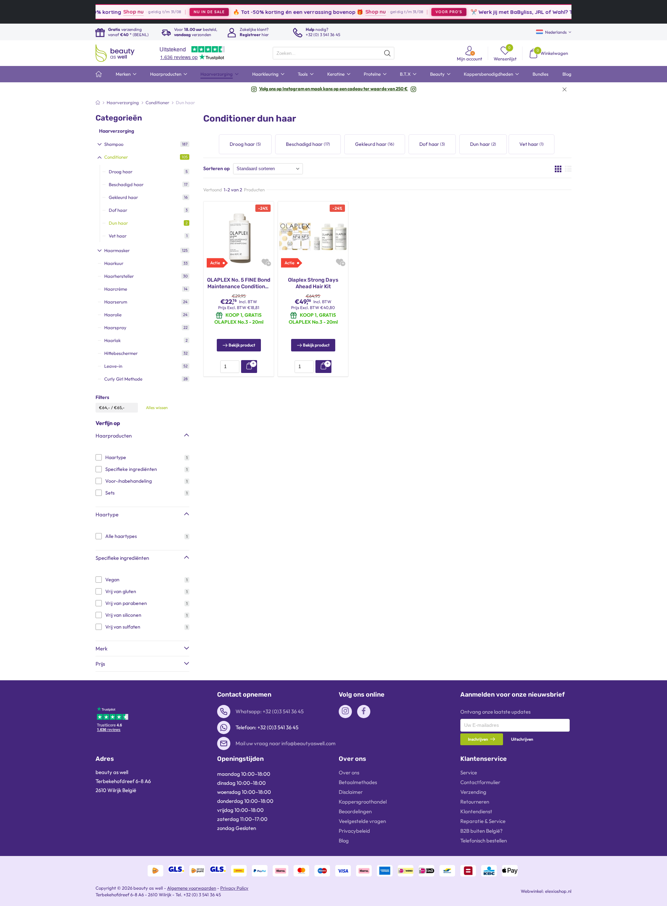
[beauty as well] (115, 53)
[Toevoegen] (249, 366)
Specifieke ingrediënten (131, 469)
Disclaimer (351, 792)
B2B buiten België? (481, 831)
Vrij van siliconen (123, 615)
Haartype (115, 457)
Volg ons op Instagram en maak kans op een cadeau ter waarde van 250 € (333, 88)
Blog (344, 840)
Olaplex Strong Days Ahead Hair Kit (313, 283)
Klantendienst (476, 811)
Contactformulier (480, 782)
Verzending (473, 792)
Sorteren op (216, 168)
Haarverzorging (116, 131)
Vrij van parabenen (126, 603)
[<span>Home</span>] (99, 74)
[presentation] (333, 53)
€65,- (119, 407)
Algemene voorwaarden (191, 888)
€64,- (104, 407)
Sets (110, 493)
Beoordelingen (355, 811)
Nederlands (556, 32)
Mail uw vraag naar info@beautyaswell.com (286, 743)
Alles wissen (157, 407)
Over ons (349, 772)
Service (468, 772)
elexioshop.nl (558, 891)
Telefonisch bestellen (483, 840)
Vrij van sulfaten (122, 627)
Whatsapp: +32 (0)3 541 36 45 (270, 711)
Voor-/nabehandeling (128, 481)
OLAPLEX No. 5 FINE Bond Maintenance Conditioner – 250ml (238, 283)
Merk (101, 648)
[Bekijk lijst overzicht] (568, 168)
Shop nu (113, 11)
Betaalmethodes (358, 782)
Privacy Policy (234, 888)
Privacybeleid (354, 831)
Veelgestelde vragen (362, 821)
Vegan (112, 579)
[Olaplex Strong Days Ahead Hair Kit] (313, 236)
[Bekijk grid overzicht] (558, 168)
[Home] (98, 102)
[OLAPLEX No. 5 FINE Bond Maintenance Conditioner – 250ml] (239, 236)
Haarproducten (114, 435)
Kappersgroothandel (363, 801)
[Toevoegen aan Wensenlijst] (265, 262)
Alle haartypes (121, 536)
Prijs (100, 663)
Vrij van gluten (120, 591)
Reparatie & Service (482, 821)
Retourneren (474, 801)
